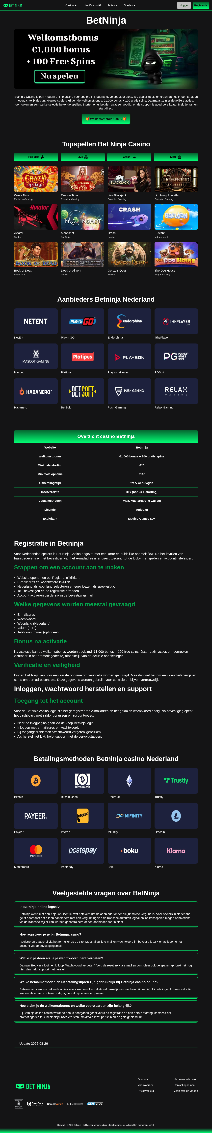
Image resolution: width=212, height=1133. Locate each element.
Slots (173, 156)
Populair (33, 156)
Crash (127, 156)
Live (80, 156)
